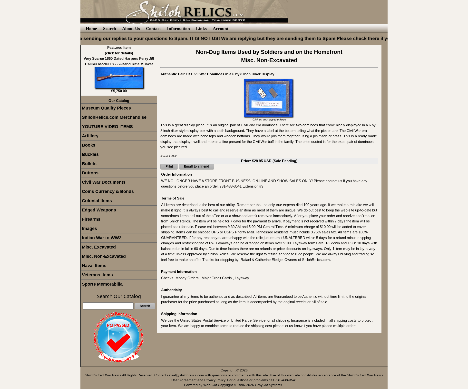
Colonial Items (97, 200)
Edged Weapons (99, 210)
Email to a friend (196, 166)
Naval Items (94, 265)
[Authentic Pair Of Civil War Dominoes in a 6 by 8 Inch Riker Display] (268, 97)
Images (89, 228)
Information (178, 28)
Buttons (90, 172)
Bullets (89, 163)
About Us (131, 28)
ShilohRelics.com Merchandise (114, 117)
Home (91, 28)
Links (201, 28)
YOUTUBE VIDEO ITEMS (107, 126)
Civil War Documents (104, 182)
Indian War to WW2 (101, 237)
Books (88, 145)
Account (220, 28)
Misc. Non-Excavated (104, 256)
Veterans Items (97, 274)
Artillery (90, 135)
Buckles (90, 154)
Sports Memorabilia (102, 284)
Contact (153, 28)
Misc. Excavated (99, 247)
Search (109, 28)
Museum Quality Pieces (106, 108)
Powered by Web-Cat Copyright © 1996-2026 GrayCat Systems (234, 385)
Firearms (91, 219)
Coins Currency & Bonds (108, 191)
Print (169, 166)
